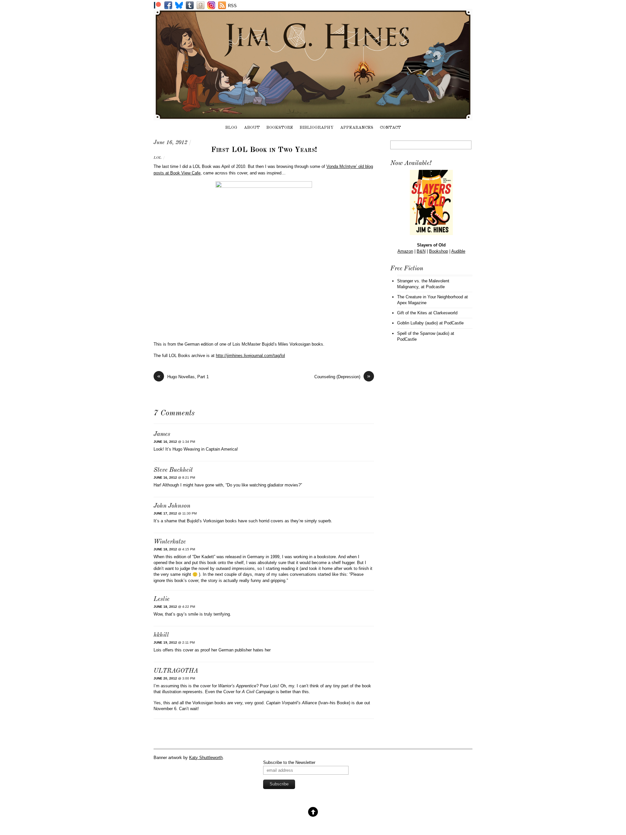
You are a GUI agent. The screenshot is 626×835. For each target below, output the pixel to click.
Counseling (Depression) (342, 376)
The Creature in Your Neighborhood (430, 296)
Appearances (356, 128)
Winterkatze (170, 542)
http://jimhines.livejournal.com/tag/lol (250, 355)
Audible (458, 251)
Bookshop (438, 251)
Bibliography (317, 128)
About (252, 128)
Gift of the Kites (412, 312)
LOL (157, 158)
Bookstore (279, 128)
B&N (421, 251)
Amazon (405, 251)
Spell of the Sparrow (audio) (423, 333)
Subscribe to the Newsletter (289, 762)
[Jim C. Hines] (313, 117)
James (162, 434)
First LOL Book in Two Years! (264, 150)
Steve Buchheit (173, 470)
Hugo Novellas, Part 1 (183, 376)
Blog (231, 128)
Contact (390, 128)
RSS (232, 5)
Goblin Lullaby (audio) (417, 323)
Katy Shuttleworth (206, 757)
